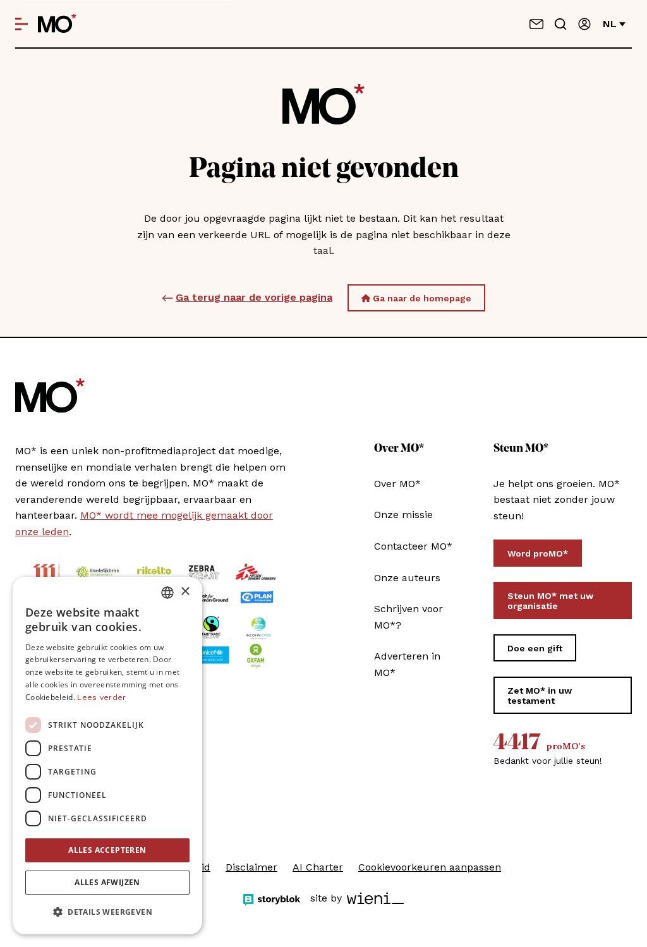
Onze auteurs (407, 578)
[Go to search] (560, 24)
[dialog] (107, 755)
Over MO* (397, 484)
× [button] (185, 591)
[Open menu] (21, 24)
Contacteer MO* (413, 546)
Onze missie (403, 515)
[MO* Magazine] (57, 24)
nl (610, 24)
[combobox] (167, 592)
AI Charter (318, 867)
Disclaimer (251, 867)
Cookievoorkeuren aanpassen (429, 867)
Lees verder (101, 697)
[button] (107, 912)
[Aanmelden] (584, 24)
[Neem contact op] (536, 24)
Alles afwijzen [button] (107, 882)
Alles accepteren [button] (107, 850)
